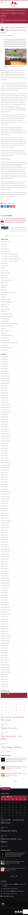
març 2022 (4, 484)
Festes (3, 277)
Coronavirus (4, 251)
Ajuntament (11, 35)
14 (16, 704)
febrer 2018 (4, 602)
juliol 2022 (4, 474)
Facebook (2, 206)
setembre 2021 (5, 498)
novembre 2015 (5, 667)
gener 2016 (4, 662)
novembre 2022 (5, 465)
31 (16, 699)
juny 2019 (4, 563)
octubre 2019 (4, 554)
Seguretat (4, 338)
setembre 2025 (5, 383)
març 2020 (4, 542)
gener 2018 (4, 604)
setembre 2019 (5, 556)
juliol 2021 (4, 503)
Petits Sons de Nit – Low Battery (11, 737)
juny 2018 (4, 592)
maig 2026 (4, 364)
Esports (3, 275)
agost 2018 (4, 587)
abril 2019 (4, 568)
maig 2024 (4, 421)
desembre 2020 (5, 520)
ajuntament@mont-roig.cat (8, 896)
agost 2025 (4, 385)
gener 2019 (4, 575)
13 (13, 704)
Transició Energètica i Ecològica (8, 342)
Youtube (18, 912)
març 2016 (4, 657)
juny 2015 (4, 679)
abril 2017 (4, 626)
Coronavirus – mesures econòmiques (10, 258)
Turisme (3, 345)
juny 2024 (4, 419)
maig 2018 (4, 595)
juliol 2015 (4, 677)
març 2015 (4, 686)
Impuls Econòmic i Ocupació (8, 292)
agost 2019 (4, 559)
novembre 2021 (5, 494)
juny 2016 (4, 650)
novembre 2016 (5, 638)
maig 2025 (4, 393)
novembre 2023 (5, 436)
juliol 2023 (4, 445)
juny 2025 (4, 390)
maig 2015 (4, 681)
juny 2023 (4, 448)
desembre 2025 (5, 376)
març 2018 (4, 600)
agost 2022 (4, 472)
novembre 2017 (5, 609)
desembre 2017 (5, 607)
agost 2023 (4, 443)
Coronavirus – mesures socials (8, 261)
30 (13, 699)
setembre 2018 (5, 585)
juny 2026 (4, 361)
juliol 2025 (4, 388)
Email (14, 206)
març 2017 (4, 628)
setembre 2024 (5, 412)
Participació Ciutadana (6, 316)
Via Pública (4, 350)
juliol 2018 (4, 590)
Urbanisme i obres (6, 347)
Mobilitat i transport (6, 302)
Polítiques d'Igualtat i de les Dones (9, 323)
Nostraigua (4, 306)
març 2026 (4, 368)
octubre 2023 (4, 438)
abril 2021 (4, 510)
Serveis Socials (5, 340)
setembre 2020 (5, 527)
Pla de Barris (4, 318)
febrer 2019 (4, 573)
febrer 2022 (4, 486)
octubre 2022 (4, 467)
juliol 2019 (4, 561)
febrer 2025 (4, 400)
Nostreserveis (5, 309)
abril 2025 (4, 395)
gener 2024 (4, 431)
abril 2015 (4, 684)
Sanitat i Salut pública (6, 335)
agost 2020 (4, 530)
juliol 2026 (4, 359)
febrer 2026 (4, 371)
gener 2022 (4, 489)
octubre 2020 (4, 525)
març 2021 (4, 513)
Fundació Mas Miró (6, 280)
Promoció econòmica (6, 326)
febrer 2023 (4, 458)
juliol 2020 (4, 532)
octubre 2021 (4, 496)
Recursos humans (5, 330)
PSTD (3, 328)
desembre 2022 (5, 462)
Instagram (21, 912)
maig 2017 (4, 624)
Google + (11, 206)
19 (9, 707)
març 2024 (4, 426)
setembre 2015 (5, 672)
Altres (3, 246)
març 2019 (4, 571)
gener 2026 (4, 373)
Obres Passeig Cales (6, 314)
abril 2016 (4, 655)
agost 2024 (4, 414)
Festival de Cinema (9, 728)
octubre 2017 (4, 612)
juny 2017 (4, 621)
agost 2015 (4, 674)
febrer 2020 (4, 544)
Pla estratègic (4, 321)
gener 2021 (4, 518)
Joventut (3, 294)
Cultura (3, 263)
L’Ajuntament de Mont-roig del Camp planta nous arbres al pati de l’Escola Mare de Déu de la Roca (13, 221)
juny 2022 (4, 477)
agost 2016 (4, 645)
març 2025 (4, 397)
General (3, 282)
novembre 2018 (5, 580)
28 (16, 710)
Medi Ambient (5, 299)
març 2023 (4, 455)
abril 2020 (4, 539)
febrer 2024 (4, 429)
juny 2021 (4, 506)
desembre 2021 (5, 491)
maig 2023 (4, 450)
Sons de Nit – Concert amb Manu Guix (12, 718)
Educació (4, 270)
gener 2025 (4, 402)
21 (16, 707)
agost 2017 (4, 616)
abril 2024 (4, 424)
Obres (3, 311)
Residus (3, 333)
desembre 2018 (5, 578)
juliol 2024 (4, 417)
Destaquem (4, 265)
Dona (3, 268)
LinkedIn (8, 206)
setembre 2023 (5, 441)
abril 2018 (4, 597)
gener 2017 (4, 633)
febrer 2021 (4, 515)
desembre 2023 (5, 433)
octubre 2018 (4, 583)
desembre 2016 (5, 636)
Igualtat (3, 289)
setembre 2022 (5, 470)
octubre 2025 (4, 381)
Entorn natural (5, 273)
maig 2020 (4, 537)
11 (5, 704)
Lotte (3, 297)
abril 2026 (4, 366)
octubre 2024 (4, 409)
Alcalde (3, 244)
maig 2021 (4, 508)
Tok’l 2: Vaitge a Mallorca (11, 747)
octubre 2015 (4, 669)
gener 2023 (4, 460)
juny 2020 (4, 535)
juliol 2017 (4, 619)
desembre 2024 (5, 405)
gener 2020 (4, 547)
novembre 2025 (5, 378)
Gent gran (4, 285)
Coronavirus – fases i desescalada (9, 256)
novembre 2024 (5, 407)
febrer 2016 (4, 660)
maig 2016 (4, 653)
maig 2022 (4, 479)
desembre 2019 (5, 549)
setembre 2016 (5, 643)
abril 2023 (4, 453)
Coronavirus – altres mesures (8, 253)
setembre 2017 (5, 614)
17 (1, 707)
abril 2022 (4, 482)
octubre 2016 (4, 640)
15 (20, 704)
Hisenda (3, 287)
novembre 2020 (5, 523)
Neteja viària (4, 304)
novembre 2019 (5, 551)
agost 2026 (4, 356)
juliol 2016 (4, 648)
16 (24, 704)
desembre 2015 (5, 665)
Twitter (5, 206)
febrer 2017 (4, 631)
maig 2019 (4, 566)
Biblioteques (4, 249)
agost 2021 (4, 501)
